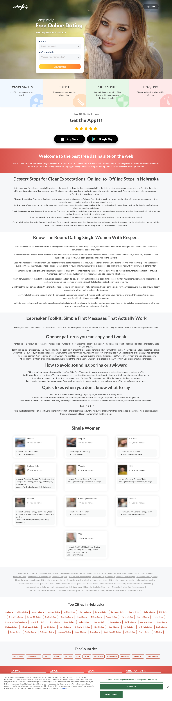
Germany (68, 656)
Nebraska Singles (135, 590)
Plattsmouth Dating (47, 632)
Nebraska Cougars (59, 576)
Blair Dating (163, 612)
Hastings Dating (83, 622)
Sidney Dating (95, 632)
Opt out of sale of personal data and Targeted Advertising (131, 679)
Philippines (125, 656)
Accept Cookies (111, 694)
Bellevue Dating (100, 612)
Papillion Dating (30, 632)
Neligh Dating (99, 627)
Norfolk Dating (128, 627)
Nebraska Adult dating (27, 573)
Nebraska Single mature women (43, 590)
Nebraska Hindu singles (125, 576)
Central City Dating (33, 617)
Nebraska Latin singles (99, 580)
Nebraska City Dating (82, 627)
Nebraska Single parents (116, 590)
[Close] (168, 687)
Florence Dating (127, 617)
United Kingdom (34, 656)
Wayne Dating (144, 632)
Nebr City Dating (49, 627)
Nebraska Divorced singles (80, 576)
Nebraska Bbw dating (97, 573)
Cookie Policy (64, 688)
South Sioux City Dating (112, 632)
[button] (151, 6)
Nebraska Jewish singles (77, 580)
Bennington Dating (117, 612)
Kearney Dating (115, 622)
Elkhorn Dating (96, 617)
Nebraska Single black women (139, 583)
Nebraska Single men (67, 590)
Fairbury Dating (111, 617)
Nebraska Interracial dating (53, 580)
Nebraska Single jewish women (97, 587)
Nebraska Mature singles (29, 583)
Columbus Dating (67, 617)
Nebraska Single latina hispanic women (128, 587)
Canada (46, 656)
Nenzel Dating (114, 627)
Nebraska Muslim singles (66, 583)
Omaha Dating (15, 632)
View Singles (60, 67)
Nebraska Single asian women (112, 583)
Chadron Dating (50, 617)
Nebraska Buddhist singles (140, 573)
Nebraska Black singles (117, 573)
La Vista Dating (130, 622)
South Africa (138, 656)
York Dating (158, 632)
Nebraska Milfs (48, 583)
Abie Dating (9, 612)
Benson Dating (134, 612)
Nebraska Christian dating (39, 576)
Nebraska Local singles (145, 580)
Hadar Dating (69, 622)
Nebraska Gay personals (103, 576)
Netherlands (98, 656)
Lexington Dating (146, 622)
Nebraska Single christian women (68, 587)
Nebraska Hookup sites (147, 576)
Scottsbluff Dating (64, 632)
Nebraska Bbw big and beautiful (73, 573)
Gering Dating (158, 617)
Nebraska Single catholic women (39, 587)
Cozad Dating (82, 617)
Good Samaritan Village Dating (16, 622)
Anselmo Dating (38, 612)
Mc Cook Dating (11, 627)
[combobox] (60, 46)
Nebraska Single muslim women (91, 590)
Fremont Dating (143, 617)
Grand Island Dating (38, 622)
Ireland (86, 656)
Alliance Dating (22, 612)
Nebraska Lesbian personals (122, 580)
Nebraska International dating (27, 580)
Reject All (131, 686)
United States (18, 656)
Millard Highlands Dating (29, 627)
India (78, 656)
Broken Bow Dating (16, 617)
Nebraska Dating (65, 627)
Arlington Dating (54, 612)
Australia (57, 656)
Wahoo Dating (130, 632)
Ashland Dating (69, 612)
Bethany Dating (149, 612)
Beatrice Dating (85, 612)
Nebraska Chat (19, 576)
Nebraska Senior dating (88, 583)
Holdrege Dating (99, 622)
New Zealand (112, 656)
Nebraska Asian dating (48, 573)
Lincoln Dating (162, 622)
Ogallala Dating (161, 627)
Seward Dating (80, 632)
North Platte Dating (145, 627)
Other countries (153, 656)
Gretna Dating (55, 622)
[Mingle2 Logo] (20, 6)
